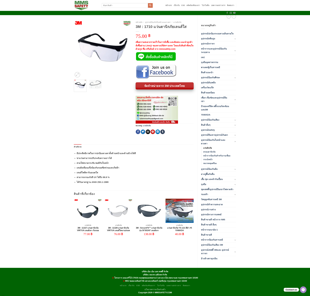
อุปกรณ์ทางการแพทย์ (211, 214)
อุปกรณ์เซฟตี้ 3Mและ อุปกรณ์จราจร (215, 252)
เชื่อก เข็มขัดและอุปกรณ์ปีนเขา (214, 99)
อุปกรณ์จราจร (208, 43)
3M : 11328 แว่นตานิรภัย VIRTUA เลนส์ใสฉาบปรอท (118, 229)
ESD (183, 5)
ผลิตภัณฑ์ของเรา (193, 5)
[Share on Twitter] (143, 132)
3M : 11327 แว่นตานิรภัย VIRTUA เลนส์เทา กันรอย (88, 229)
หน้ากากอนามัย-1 (209, 230)
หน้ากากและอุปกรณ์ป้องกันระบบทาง (214, 50)
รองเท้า (204, 194)
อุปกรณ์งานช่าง (208, 209)
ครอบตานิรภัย (209, 152)
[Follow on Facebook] (227, 13)
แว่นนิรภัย (207, 148)
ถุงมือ (203, 184)
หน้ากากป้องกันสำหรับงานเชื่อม (216, 156)
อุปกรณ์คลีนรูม (208, 38)
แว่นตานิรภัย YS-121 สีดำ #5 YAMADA (179, 229)
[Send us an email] (231, 13)
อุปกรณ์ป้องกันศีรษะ (210, 77)
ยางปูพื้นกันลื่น (207, 174)
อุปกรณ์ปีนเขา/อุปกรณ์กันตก (214, 135)
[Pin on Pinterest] (153, 132)
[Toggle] (235, 38)
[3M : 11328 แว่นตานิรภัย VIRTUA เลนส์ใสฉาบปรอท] (118, 211)
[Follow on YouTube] (234, 13)
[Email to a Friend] (148, 132)
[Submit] (150, 5)
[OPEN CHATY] (303, 289)
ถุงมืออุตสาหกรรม (209, 62)
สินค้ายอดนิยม (208, 92)
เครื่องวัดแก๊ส (207, 87)
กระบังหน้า (208, 159)
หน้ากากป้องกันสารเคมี (212, 240)
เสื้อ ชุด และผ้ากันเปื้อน (212, 179)
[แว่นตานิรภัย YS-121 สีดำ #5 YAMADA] (180, 211)
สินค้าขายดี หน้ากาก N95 (213, 219)
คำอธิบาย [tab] (77, 147)
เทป (203, 57)
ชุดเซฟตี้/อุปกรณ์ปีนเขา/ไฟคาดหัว (217, 189)
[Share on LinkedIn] (157, 132)
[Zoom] (77, 74)
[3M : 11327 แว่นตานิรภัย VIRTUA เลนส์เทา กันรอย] (88, 211)
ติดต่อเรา (230, 5)
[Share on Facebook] (138, 132)
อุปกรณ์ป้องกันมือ (209, 169)
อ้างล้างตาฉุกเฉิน (209, 258)
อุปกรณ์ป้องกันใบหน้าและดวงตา (213, 142)
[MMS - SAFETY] (86, 5)
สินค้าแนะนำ (207, 72)
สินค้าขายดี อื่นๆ (209, 224)
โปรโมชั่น (205, 5)
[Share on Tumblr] (162, 132)
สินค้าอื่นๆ (205, 125)
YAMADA (205, 115)
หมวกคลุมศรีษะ (210, 163)
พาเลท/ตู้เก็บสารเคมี (210, 67)
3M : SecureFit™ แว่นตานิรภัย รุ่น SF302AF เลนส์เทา (149, 229)
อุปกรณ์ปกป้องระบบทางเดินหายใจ (217, 33)
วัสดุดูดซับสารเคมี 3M (211, 199)
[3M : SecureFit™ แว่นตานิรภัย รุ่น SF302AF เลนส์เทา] (149, 211)
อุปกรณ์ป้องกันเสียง (210, 120)
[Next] (128, 49)
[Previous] (78, 49)
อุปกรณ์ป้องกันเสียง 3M (212, 245)
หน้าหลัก (139, 22)
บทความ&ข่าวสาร (218, 5)
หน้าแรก (168, 5)
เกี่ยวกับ (177, 5)
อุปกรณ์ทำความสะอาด (212, 204)
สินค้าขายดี (206, 235)
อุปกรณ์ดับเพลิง (208, 82)
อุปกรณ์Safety (208, 130)
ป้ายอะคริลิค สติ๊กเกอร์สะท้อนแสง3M (215, 108)
